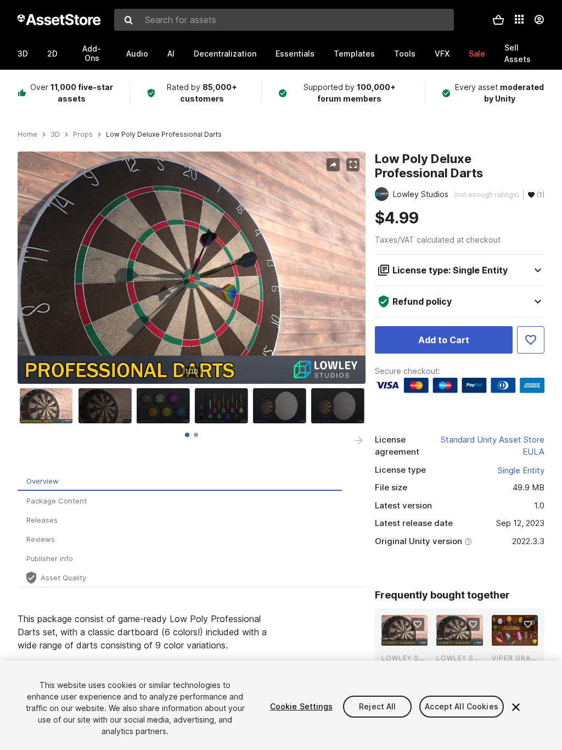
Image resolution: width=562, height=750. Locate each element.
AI (171, 53)
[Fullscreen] (352, 164)
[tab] (187, 435)
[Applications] (519, 19)
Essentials (295, 53)
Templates (354, 53)
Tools (404, 53)
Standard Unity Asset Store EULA (492, 445)
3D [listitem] (55, 134)
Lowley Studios (404, 658)
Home (27, 134)
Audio (137, 53)
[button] (498, 19)
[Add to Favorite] (530, 340)
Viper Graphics (515, 658)
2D (52, 53)
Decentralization (225, 53)
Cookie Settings (301, 706)
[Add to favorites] (417, 624)
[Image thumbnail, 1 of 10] (48, 405)
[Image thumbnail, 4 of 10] (224, 405)
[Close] (515, 707)
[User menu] (538, 19)
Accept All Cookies (461, 706)
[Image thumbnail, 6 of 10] (340, 405)
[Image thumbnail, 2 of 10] (107, 405)
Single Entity (521, 470)
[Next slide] (359, 440)
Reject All (377, 706)
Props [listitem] (83, 134)
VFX (442, 53)
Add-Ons (91, 53)
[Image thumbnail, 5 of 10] (282, 405)
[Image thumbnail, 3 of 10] (166, 405)
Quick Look (410, 636)
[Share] (333, 164)
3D (23, 53)
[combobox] (284, 20)
